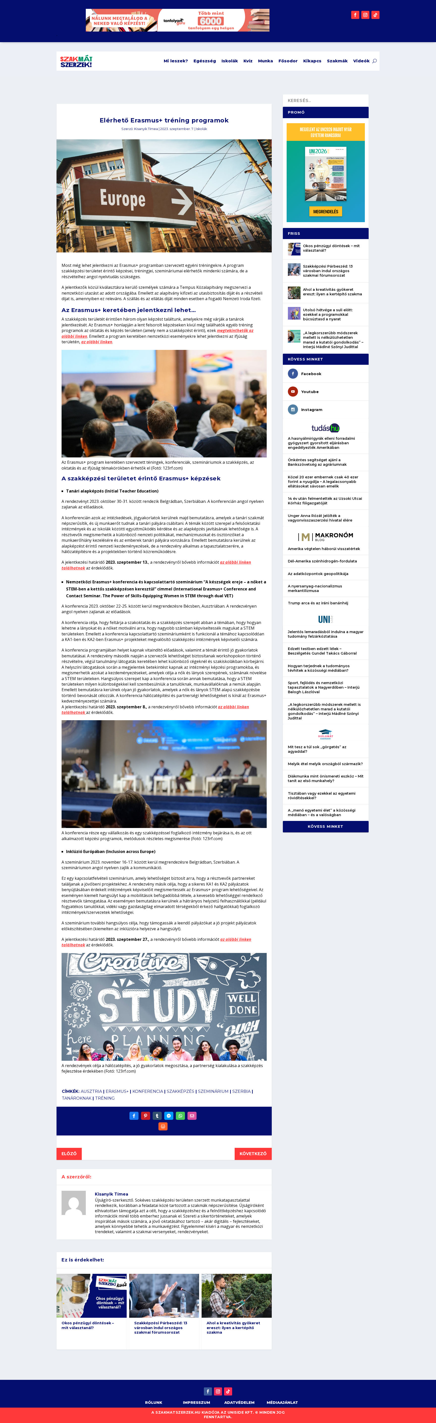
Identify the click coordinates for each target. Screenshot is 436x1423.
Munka (265, 61)
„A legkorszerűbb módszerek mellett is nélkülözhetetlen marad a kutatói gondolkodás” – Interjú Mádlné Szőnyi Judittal (333, 340)
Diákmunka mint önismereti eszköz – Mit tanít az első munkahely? (326, 778)
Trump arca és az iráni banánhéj (318, 603)
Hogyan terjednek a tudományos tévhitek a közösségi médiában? (319, 668)
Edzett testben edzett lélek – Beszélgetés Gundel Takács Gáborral (322, 651)
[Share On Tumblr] (157, 1116)
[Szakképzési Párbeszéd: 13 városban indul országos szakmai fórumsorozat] (294, 269)
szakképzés (180, 1091)
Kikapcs (312, 61)
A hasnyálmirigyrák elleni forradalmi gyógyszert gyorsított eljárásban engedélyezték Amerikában (321, 443)
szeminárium (213, 1091)
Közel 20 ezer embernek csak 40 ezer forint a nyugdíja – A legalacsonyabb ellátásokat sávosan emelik (323, 481)
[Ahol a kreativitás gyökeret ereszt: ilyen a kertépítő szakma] (294, 293)
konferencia (147, 1091)
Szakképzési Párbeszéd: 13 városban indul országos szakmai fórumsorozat (160, 1328)
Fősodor (288, 61)
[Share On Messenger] (168, 1116)
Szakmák (337, 61)
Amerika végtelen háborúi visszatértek (324, 549)
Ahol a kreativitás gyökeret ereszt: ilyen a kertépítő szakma (233, 1328)
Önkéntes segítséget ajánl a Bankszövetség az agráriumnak (317, 462)
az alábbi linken (96, 342)
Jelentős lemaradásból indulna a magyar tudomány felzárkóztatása (326, 634)
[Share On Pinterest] (145, 1116)
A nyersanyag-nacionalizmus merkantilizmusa (315, 588)
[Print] (163, 1126)
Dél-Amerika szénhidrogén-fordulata (322, 561)
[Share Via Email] (192, 1116)
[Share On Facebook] (134, 1116)
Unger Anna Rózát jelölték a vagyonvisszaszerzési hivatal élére (320, 518)
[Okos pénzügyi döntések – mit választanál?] (294, 249)
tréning (105, 1098)
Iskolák (230, 61)
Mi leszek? (176, 61)
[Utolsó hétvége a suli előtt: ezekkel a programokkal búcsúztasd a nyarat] (294, 313)
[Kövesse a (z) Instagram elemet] (365, 15)
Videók (361, 61)
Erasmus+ (117, 1091)
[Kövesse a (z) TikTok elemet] (375, 15)
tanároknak (76, 1098)
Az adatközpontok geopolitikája (318, 574)
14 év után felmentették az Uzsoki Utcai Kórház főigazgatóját (325, 500)
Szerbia (241, 1091)
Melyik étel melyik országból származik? (325, 764)
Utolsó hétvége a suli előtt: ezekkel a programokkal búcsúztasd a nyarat (328, 314)
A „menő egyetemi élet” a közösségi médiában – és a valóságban (322, 812)
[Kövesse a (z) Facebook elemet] (355, 15)
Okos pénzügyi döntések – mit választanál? (88, 1325)
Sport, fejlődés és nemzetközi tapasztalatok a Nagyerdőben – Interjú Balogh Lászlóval (324, 687)
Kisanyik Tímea (146, 129)
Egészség (205, 61)
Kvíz (248, 61)
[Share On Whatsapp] (180, 1116)
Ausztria (91, 1091)
